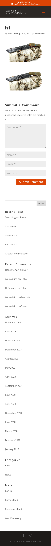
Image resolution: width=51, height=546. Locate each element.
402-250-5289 (25, 2)
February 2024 (12, 340)
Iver (25, 269)
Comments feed (13, 509)
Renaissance (11, 244)
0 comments (39, 33)
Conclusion (11, 235)
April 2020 (10, 404)
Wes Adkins (13, 33)
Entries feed (11, 500)
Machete (25, 297)
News (8, 474)
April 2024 (10, 331)
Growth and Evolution (16, 253)
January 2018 (12, 449)
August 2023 (11, 358)
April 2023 (10, 376)
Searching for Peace (15, 217)
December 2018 (13, 413)
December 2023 (13, 349)
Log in (8, 490)
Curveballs (10, 226)
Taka (24, 279)
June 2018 (10, 422)
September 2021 (14, 385)
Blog (7, 465)
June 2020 (10, 394)
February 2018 (12, 440)
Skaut (24, 306)
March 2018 (11, 431)
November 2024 (13, 322)
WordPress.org (13, 518)
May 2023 (10, 367)
